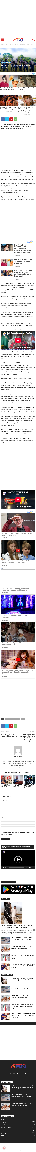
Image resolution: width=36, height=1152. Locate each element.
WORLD (3, 1136)
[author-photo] (18, 750)
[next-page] (19, 792)
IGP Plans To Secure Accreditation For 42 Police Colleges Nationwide (29, 786)
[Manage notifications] (4, 1147)
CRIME (6, 44)
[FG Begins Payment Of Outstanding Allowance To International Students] (18, 779)
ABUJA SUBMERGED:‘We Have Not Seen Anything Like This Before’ (21, 938)
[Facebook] (3, 119)
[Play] (3, 867)
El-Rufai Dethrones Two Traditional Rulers (9, 735)
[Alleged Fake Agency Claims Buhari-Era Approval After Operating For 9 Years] (5, 957)
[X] (7, 119)
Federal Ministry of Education (13, 719)
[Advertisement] (18, 19)
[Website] (22, 1074)
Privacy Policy (28, 1145)
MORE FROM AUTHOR (24, 772)
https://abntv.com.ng (18, 758)
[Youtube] (25, 1074)
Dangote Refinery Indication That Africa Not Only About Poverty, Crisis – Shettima (27, 738)
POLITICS (3, 1122)
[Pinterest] (11, 119)
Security (11, 44)
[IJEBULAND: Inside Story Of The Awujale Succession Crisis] (5, 948)
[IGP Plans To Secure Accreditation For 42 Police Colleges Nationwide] (29, 779)
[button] (18, 859)
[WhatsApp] (15, 119)
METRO (3, 1125)
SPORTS (3, 1133)
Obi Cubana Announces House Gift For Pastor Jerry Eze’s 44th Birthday (17, 926)
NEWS (3, 1119)
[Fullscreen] (33, 867)
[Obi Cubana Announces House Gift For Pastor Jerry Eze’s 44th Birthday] (18, 913)
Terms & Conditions (21, 1147)
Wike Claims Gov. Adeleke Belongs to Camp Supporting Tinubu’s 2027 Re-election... (23, 965)
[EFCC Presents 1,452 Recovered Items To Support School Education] (6, 779)
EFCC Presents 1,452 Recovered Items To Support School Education (6, 786)
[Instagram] (14, 1074)
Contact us (13, 1145)
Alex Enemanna (6, 70)
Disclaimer (12, 1147)
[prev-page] (17, 792)
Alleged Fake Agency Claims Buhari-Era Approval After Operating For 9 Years (22, 957)
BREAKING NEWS (6, 1127)
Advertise (20, 1145)
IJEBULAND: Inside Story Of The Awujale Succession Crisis (21, 947)
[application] (18, 859)
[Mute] (30, 867)
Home (2, 44)
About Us (7, 1145)
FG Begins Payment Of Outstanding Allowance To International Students (17, 787)
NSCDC (22, 719)
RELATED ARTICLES (11, 772)
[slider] (16, 867)
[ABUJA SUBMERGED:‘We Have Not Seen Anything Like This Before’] (5, 940)
